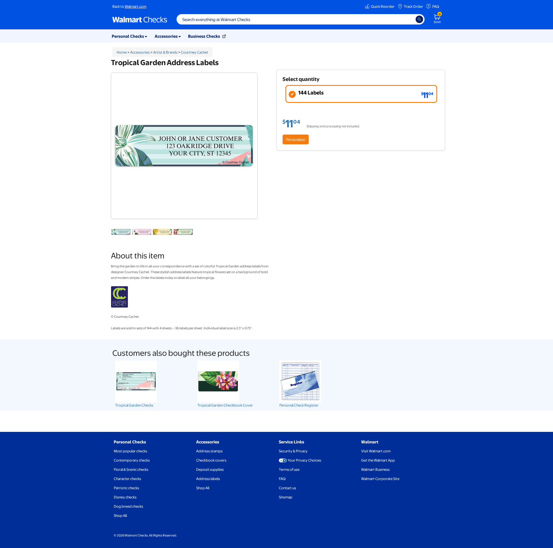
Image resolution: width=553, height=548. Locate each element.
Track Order (413, 6)
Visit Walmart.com (376, 450)
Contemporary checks (132, 460)
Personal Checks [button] (128, 36)
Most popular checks (130, 450)
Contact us (287, 487)
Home (122, 52)
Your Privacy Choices (304, 460)
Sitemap (285, 497)
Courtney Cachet (194, 52)
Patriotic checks (126, 487)
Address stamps (209, 450)
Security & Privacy (293, 450)
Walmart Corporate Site (380, 478)
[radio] (361, 94)
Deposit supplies (210, 469)
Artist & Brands (165, 52)
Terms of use (289, 469)
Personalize (295, 139)
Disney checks (125, 497)
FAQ (435, 6)
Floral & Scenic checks (131, 469)
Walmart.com (135, 6)
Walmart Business (375, 469)
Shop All (120, 515)
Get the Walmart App (378, 460)
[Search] (419, 19)
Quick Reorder (383, 6)
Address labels (208, 478)
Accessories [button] (167, 36)
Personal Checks (130, 442)
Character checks (127, 478)
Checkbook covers (211, 460)
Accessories (140, 52)
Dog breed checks (128, 506)
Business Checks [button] (204, 36)
